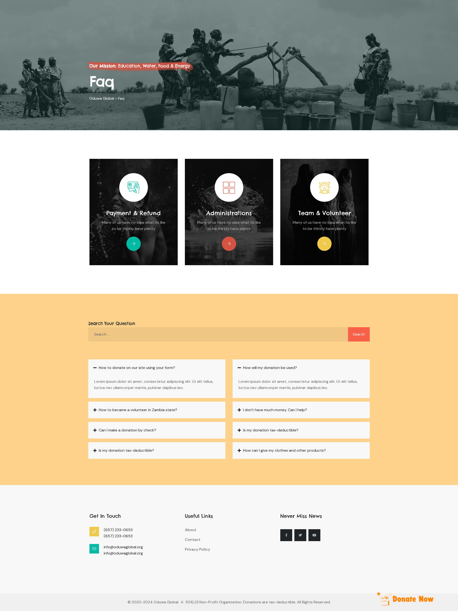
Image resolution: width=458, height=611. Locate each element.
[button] (156, 367)
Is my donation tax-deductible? (126, 450)
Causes (221, 26)
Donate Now (349, 26)
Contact (294, 26)
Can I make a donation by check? (127, 430)
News (269, 26)
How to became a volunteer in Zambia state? (138, 409)
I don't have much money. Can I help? (275, 409)
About (196, 26)
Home (173, 26)
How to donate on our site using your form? (137, 367)
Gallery (246, 26)
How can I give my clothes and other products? (284, 450)
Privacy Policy (197, 549)
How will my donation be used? (270, 367)
